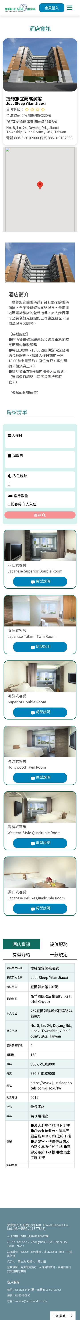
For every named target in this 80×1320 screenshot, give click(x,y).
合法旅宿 (11, 986)
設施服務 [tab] (59, 944)
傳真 (9, 1073)
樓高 (9, 1116)
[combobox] (63, 1315)
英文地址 (11, 1030)
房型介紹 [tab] (21, 954)
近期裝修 (11, 1165)
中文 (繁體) (59, 1316)
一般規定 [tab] (59, 954)
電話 (9, 1064)
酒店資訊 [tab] (21, 944)
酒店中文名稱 (14, 968)
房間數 (10, 1054)
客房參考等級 (14, 1045)
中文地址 (11, 1013)
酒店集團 (11, 998)
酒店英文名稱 (14, 977)
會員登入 (52, 7)
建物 (9, 1106)
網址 (9, 1085)
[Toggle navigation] (69, 8)
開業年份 (11, 1097)
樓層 (9, 1141)
